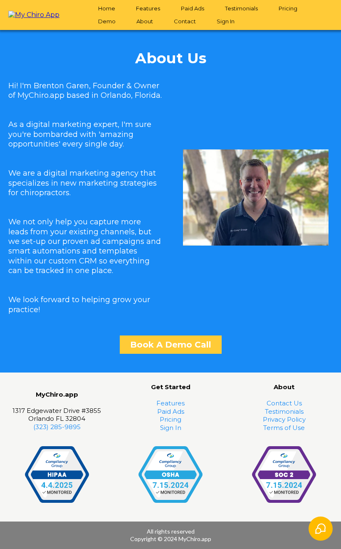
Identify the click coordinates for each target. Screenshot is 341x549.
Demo (107, 21)
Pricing (288, 8)
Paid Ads (192, 8)
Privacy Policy (284, 419)
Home (106, 8)
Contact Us (284, 403)
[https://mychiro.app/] (33, 14)
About (144, 21)
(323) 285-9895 (57, 427)
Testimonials (241, 8)
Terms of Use (284, 428)
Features (148, 8)
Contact (185, 21)
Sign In (226, 21)
